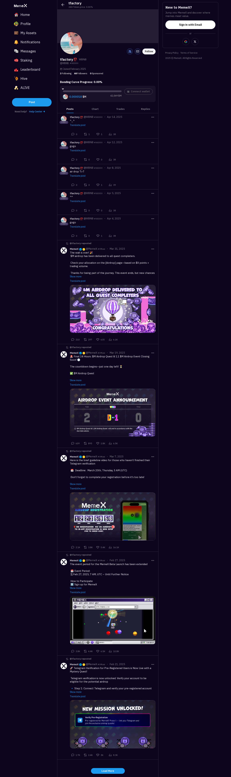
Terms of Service (189, 53)
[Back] (63, 5)
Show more (76, 276)
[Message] (138, 51)
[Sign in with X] (195, 41)
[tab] (70, 109)
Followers (80, 73)
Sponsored (96, 73)
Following (65, 73)
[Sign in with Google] (185, 41)
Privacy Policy (171, 53)
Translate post (78, 125)
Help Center (35, 111)
